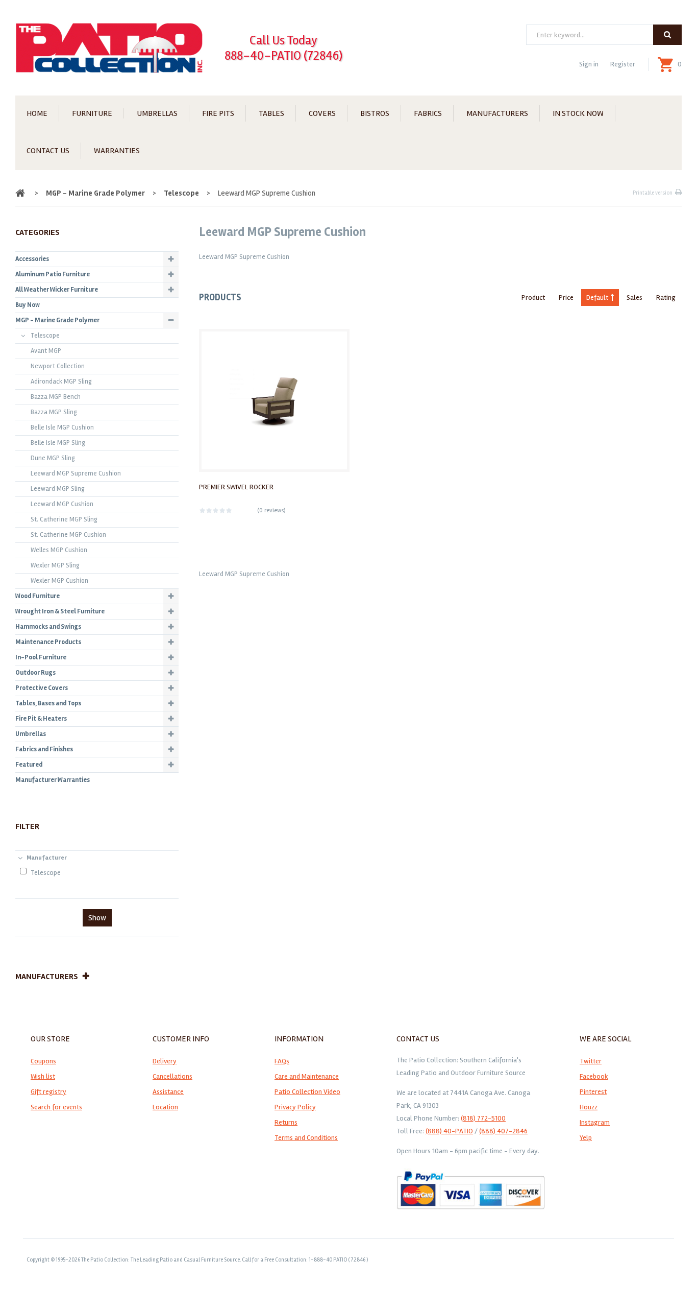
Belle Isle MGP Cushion (62, 427)
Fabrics (428, 113)
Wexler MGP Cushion (59, 581)
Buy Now (27, 305)
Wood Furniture (37, 596)
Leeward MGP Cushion (62, 504)
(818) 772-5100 (483, 1118)
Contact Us (48, 151)
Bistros (374, 113)
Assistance (168, 1091)
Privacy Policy (295, 1107)
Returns (286, 1122)
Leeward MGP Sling (58, 489)
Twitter (591, 1061)
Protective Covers (41, 688)
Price (566, 297)
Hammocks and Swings (48, 627)
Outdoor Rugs (35, 673)
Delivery (165, 1061)
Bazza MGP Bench (56, 397)
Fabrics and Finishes (44, 749)
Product (533, 297)
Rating (666, 297)
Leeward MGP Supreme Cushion (76, 473)
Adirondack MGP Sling (61, 381)
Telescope (181, 193)
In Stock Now (578, 113)
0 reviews (271, 510)
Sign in (589, 64)
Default (597, 297)
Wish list (43, 1076)
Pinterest (593, 1091)
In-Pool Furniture (40, 657)
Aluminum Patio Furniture (52, 274)
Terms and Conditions (306, 1137)
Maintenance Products (48, 642)
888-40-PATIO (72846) (283, 55)
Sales (634, 297)
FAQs (282, 1061)
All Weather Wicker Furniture (56, 290)
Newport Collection (58, 366)
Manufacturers (497, 113)
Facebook (594, 1076)
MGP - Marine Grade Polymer (95, 193)
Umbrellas (157, 113)
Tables (271, 113)
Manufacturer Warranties (52, 780)
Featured (28, 764)
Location (165, 1107)
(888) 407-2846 (503, 1131)
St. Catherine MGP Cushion (68, 535)
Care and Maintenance (307, 1076)
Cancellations (172, 1076)
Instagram (595, 1122)
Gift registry (48, 1091)
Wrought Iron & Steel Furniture (60, 611)
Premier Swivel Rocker (236, 487)
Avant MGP (46, 351)
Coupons (43, 1061)
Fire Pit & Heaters (41, 719)
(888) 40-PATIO (449, 1131)
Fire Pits (218, 113)
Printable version (653, 192)
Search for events (56, 1107)
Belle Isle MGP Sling (58, 443)
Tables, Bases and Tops (48, 703)
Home (37, 113)
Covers (322, 113)
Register (622, 64)
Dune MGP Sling (53, 458)
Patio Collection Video (307, 1091)
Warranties (117, 151)
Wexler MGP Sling (55, 565)
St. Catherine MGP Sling (64, 519)
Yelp (586, 1137)
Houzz (589, 1107)
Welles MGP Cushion (59, 550)
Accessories (32, 259)
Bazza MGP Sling (54, 412)
